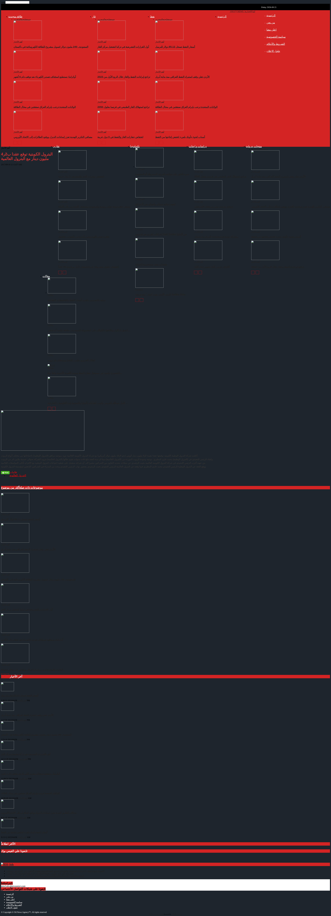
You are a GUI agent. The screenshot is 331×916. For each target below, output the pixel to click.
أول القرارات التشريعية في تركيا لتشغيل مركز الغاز (123, 46)
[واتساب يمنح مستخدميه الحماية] (149, 257)
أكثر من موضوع (10, 487)
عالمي (162, 19)
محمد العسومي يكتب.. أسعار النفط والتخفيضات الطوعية (76, 300)
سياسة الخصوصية (276, 36)
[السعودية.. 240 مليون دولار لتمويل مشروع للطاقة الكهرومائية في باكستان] (28, 39)
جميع (170, 19)
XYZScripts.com (177, 914)
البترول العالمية (18, 475)
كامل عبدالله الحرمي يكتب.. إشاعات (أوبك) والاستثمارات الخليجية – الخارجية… (88, 403)
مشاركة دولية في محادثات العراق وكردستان (216, 236)
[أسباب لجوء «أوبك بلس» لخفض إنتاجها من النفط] (169, 129)
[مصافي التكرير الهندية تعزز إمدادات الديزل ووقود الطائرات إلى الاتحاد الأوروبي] (28, 129)
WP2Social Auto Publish (156, 914)
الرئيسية (271, 15)
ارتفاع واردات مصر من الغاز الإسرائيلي (213, 206)
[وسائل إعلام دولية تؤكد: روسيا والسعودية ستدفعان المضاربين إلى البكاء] (72, 199)
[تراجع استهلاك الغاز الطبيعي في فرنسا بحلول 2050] (111, 99)
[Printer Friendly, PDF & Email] (5, 472)
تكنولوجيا (135, 146)
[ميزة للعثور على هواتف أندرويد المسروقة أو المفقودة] (149, 167)
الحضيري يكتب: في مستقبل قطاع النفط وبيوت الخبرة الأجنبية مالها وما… (85, 373)
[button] (9, 145)
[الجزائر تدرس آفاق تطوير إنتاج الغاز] (208, 259)
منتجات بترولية (254, 146)
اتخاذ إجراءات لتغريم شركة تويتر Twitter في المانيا (161, 234)
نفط (152, 16)
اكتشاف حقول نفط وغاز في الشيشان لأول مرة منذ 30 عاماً (88, 266)
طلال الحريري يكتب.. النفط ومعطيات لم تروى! (71, 360)
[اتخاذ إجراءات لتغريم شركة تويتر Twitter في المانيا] (149, 227)
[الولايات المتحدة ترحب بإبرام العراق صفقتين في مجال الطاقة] (169, 99)
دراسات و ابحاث (198, 146)
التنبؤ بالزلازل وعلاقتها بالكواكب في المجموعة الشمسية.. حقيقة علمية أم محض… (89, 330)
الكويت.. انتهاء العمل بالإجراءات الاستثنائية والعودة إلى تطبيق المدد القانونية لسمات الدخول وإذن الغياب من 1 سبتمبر (55, 871)
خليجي (166, 19)
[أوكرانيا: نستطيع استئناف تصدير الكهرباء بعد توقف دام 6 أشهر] (28, 69)
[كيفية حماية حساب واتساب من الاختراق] (149, 197)
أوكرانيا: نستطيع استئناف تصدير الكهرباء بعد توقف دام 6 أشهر (45, 76)
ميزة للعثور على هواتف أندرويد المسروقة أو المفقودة (162, 174)
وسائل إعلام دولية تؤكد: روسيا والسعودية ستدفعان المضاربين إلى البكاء (94, 206)
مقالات (46, 276)
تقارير (56, 146)
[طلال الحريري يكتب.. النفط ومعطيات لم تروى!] (62, 353)
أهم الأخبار (159, 42)
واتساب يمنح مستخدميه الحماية (151, 264)
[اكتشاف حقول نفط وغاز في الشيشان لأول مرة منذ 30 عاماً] (72, 259)
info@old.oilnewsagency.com (13, 886)
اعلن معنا (271, 29)
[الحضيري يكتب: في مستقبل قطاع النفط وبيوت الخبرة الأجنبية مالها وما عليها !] (51, 365)
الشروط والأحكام (275, 44)
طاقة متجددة (15, 16)
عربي (157, 19)
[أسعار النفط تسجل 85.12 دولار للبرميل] (169, 39)
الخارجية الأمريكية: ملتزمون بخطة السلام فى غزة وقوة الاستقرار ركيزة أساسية (39, 873)
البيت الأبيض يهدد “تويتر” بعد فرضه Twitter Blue (160, 294)
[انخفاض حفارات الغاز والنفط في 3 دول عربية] (111, 129)
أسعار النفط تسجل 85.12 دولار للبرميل (175, 46)
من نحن (270, 22)
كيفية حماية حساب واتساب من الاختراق (155, 204)
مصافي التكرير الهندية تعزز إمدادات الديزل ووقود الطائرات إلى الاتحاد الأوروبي (53, 137)
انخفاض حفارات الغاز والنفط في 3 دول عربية (120, 137)
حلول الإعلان (273, 51)
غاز (94, 16)
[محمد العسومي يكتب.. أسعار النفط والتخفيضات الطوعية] (62, 293)
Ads (11, 864)
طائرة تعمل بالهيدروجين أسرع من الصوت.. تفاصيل (83, 236)
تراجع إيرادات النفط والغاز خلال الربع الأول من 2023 (123, 76)
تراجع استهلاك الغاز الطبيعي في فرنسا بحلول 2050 (123, 107)
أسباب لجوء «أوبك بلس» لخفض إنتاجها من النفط (180, 137)
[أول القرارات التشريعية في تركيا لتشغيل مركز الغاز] (111, 39)
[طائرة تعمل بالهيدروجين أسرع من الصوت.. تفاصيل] (72, 229)
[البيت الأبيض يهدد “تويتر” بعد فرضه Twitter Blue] (149, 287)
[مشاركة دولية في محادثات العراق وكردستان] (208, 229)
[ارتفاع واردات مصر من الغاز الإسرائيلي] (208, 199)
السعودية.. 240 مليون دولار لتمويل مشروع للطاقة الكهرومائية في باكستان (51, 46)
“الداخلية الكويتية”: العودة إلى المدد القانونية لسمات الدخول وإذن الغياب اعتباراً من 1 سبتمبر (45, 876)
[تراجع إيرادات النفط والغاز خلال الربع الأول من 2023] (111, 69)
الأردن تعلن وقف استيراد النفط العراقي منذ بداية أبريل (182, 76)
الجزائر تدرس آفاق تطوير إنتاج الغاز (212, 266)
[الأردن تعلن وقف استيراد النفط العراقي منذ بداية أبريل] (169, 69)
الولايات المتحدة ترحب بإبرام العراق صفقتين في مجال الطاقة (186, 107)
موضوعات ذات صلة (31, 487)
